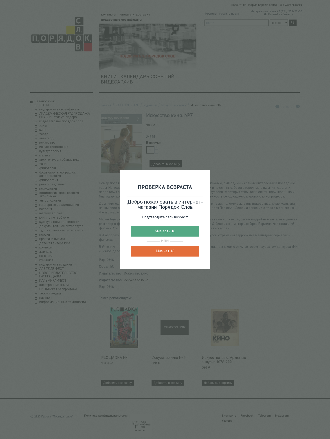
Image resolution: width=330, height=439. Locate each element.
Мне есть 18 (165, 231)
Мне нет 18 (165, 251)
